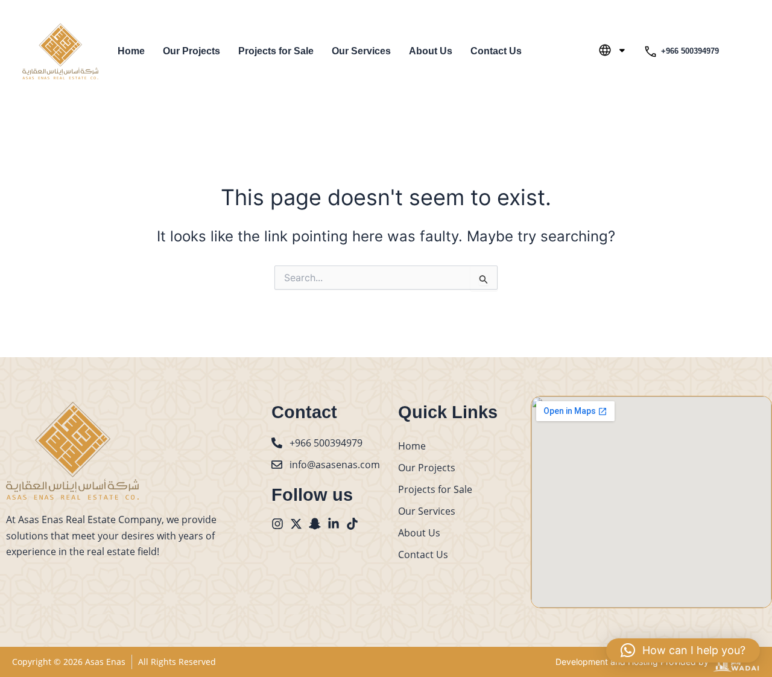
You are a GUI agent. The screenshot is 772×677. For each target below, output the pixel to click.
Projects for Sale (276, 51)
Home (131, 51)
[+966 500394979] (650, 51)
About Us (430, 51)
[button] (683, 650)
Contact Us (496, 51)
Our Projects (191, 51)
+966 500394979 (690, 51)
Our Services (361, 51)
